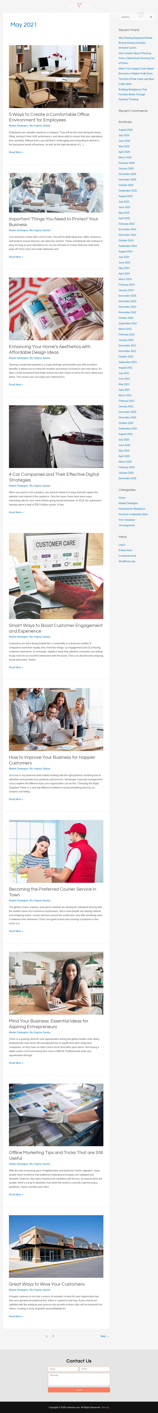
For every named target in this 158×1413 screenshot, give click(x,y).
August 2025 (126, 196)
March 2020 (125, 461)
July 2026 (124, 135)
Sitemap (105, 1407)
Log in (122, 544)
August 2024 (126, 251)
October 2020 (126, 423)
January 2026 (126, 168)
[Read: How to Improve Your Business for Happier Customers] (56, 719)
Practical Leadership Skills (104, 13)
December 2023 (127, 295)
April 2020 (124, 456)
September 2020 (128, 428)
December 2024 (127, 229)
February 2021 (127, 401)
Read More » (16, 152)
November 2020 (127, 417)
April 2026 (124, 152)
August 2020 (126, 434)
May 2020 (124, 450)
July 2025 (124, 201)
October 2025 (126, 185)
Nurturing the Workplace (69, 13)
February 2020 (127, 467)
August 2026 (126, 129)
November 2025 (127, 179)
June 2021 (124, 378)
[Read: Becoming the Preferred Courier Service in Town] (56, 851)
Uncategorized (127, 525)
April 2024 (124, 273)
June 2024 (124, 262)
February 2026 (127, 163)
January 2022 (126, 340)
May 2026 (124, 146)
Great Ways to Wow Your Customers (47, 1284)
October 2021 (126, 356)
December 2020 (127, 412)
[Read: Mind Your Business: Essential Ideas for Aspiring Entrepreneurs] (56, 983)
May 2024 (124, 268)
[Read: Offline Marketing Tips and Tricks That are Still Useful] (56, 1114)
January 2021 (126, 406)
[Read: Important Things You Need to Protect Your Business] (56, 192)
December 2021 (127, 345)
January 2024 (126, 290)
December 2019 (127, 478)
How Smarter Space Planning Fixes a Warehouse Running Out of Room (136, 58)
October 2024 (126, 240)
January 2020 (126, 473)
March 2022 (125, 329)
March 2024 (125, 279)
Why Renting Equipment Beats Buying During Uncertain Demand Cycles (135, 43)
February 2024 (127, 284)
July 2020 (124, 439)
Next (105, 1336)
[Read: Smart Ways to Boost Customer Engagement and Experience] (56, 575)
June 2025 (124, 207)
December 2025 (127, 174)
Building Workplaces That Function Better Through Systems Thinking (133, 94)
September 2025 (128, 190)
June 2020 (124, 445)
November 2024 (127, 235)
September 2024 (128, 246)
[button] (140, 15)
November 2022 (127, 312)
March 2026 (125, 157)
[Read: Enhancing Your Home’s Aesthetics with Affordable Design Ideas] (56, 308)
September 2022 (128, 323)
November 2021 (127, 351)
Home (20, 13)
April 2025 (124, 218)
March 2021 (125, 395)
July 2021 (124, 373)
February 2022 (127, 334)
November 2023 (127, 301)
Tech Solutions (113, 16)
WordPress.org (127, 561)
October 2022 (126, 318)
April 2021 (124, 390)
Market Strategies (38, 13)
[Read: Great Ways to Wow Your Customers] (56, 1246)
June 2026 (124, 141)
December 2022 (127, 307)
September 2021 (128, 362)
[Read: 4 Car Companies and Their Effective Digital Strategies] (56, 436)
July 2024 (124, 257)
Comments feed (127, 556)
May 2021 (124, 384)
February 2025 (127, 224)
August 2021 (126, 367)
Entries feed (125, 550)
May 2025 (124, 212)
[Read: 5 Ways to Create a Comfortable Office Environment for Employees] (56, 76)
